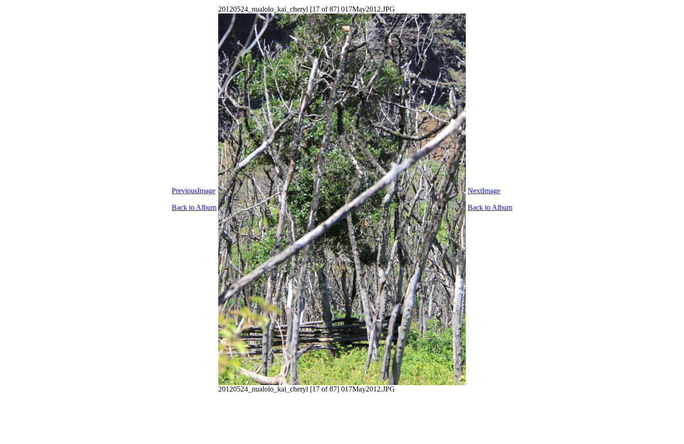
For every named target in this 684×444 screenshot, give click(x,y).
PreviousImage (193, 191)
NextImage (484, 191)
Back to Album (194, 207)
